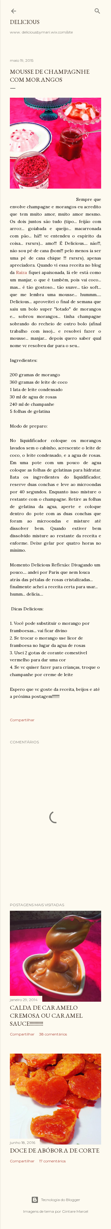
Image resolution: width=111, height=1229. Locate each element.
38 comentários (53, 1034)
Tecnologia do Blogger (60, 1199)
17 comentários (52, 1161)
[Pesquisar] (97, 10)
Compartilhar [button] (22, 720)
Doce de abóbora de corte (54, 1150)
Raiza (21, 272)
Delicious (24, 21)
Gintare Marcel (75, 1211)
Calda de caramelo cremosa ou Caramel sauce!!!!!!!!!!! (46, 1015)
